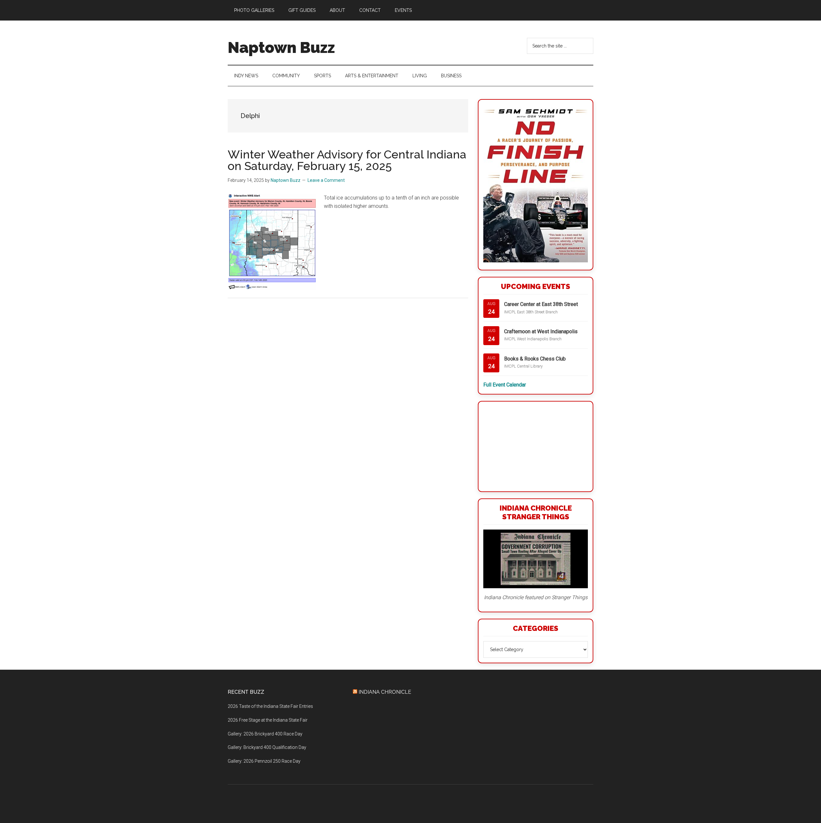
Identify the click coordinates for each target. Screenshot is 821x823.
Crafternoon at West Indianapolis (541, 331)
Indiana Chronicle (385, 692)
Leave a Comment (326, 180)
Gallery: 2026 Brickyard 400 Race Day (265, 733)
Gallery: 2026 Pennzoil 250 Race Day (264, 761)
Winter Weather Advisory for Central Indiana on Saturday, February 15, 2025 (347, 160)
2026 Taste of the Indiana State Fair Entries (270, 706)
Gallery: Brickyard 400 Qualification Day (267, 747)
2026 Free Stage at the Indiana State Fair (268, 720)
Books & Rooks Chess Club (535, 359)
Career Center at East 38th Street (541, 304)
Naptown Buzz (281, 47)
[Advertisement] (535, 446)
